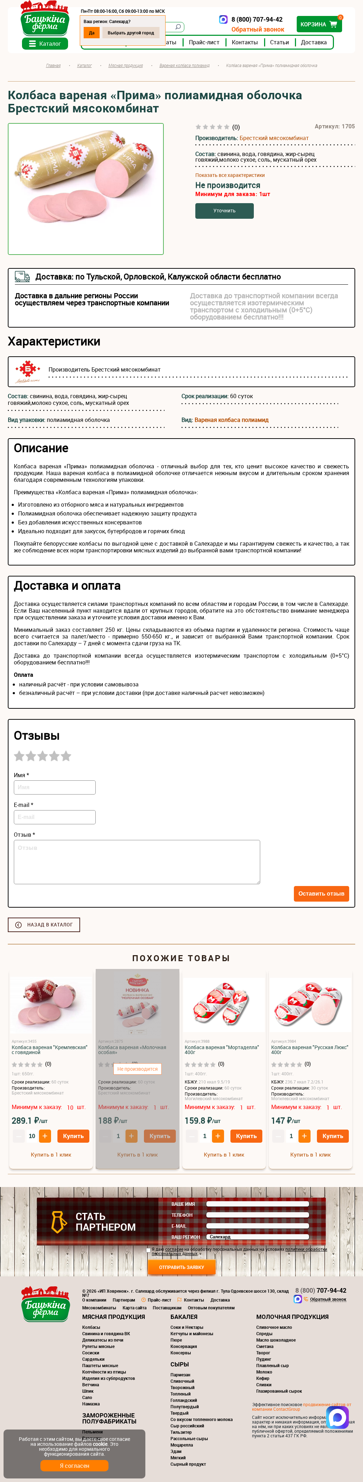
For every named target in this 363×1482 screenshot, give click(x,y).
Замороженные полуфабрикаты (109, 1418)
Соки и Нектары (187, 1327)
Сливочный (182, 1381)
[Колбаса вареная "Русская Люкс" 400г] (310, 1005)
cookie (100, 1444)
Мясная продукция (113, 1317)
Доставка (314, 42)
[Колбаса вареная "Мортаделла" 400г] (224, 1005)
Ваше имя (183, 1204)
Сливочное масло (274, 1327)
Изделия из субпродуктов (108, 1378)
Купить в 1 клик (51, 1154)
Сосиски (90, 1352)
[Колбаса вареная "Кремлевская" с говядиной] (51, 1005)
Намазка (91, 1403)
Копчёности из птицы (104, 1372)
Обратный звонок (257, 29)
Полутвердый (185, 1406)
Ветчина (90, 1384)
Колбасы (91, 1327)
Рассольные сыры (189, 1438)
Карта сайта (134, 1307)
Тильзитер (181, 1432)
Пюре (176, 1340)
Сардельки (93, 1359)
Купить (73, 1136)
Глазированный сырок (279, 1391)
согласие (174, 1249)
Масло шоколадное (276, 1340)
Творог (263, 1352)
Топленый (181, 1394)
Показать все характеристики (230, 175)
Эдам (176, 1451)
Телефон (182, 1215)
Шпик (88, 1391)
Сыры (180, 1364)
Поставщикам (167, 1307)
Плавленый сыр (272, 1365)
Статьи (279, 42)
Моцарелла (182, 1445)
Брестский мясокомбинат (274, 138)
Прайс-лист (204, 42)
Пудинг (263, 1359)
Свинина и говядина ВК (106, 1333)
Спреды (264, 1333)
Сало (87, 1397)
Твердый (180, 1413)
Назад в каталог (50, 924)
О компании (94, 1300)
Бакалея (184, 1317)
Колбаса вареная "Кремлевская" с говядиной (50, 1050)
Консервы (181, 1352)
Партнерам (124, 1300)
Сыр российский (187, 1425)
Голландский (184, 1400)
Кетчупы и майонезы (192, 1333)
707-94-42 (320, 1290)
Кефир (262, 1378)
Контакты (245, 42)
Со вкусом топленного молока (202, 1419)
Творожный (183, 1387)
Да (91, 32)
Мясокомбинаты (99, 1307)
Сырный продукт (188, 1464)
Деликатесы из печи (102, 1340)
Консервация (184, 1346)
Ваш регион (186, 1237)
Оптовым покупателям (211, 1307)
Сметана (264, 1346)
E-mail (179, 1226)
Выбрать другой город (131, 32)
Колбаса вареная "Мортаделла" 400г (222, 1050)
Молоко (264, 1372)
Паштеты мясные (100, 1365)
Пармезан (180, 1374)
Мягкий (178, 1457)
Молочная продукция (292, 1317)
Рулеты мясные (98, 1346)
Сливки (264, 1384)
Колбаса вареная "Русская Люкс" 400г (309, 1050)
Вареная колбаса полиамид (232, 420)
